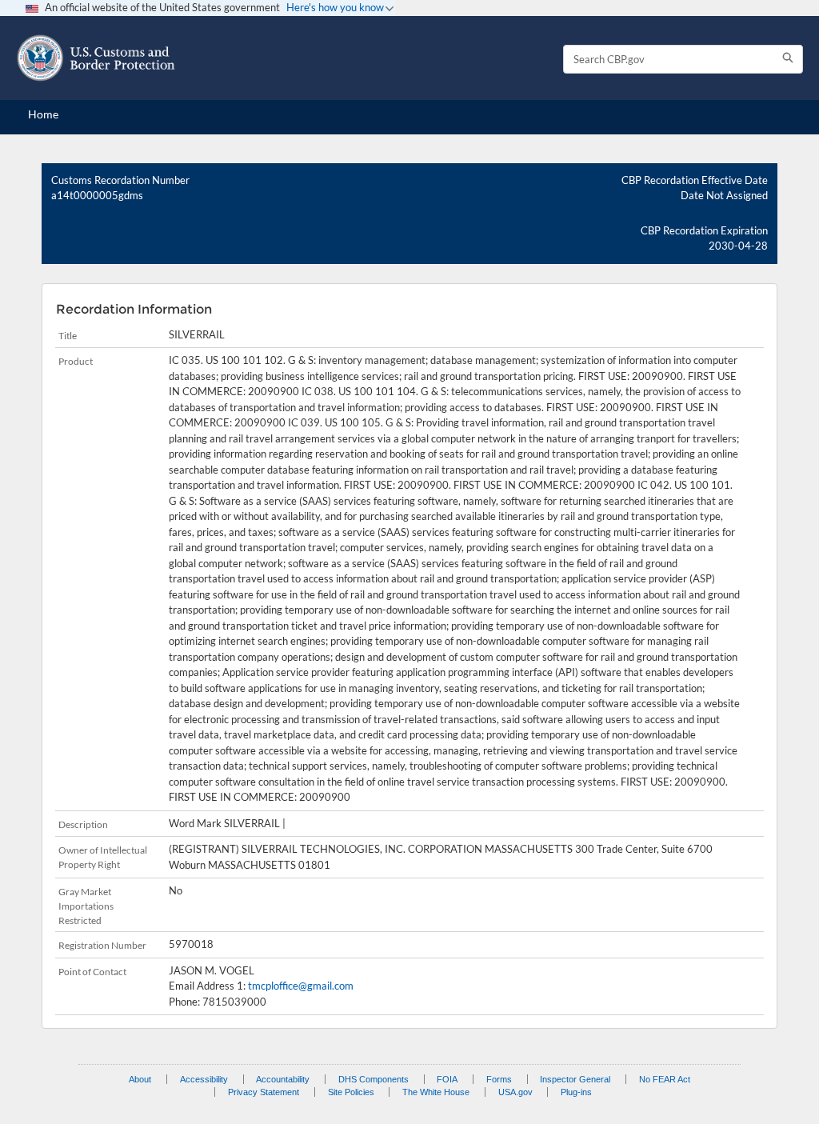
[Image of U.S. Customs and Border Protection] (96, 58)
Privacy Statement (263, 1092)
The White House (435, 1092)
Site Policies (351, 1092)
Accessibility (204, 1079)
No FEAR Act (664, 1079)
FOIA (447, 1079)
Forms (499, 1079)
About (140, 1079)
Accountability (283, 1079)
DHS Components (373, 1079)
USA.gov (515, 1092)
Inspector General (575, 1079)
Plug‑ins (576, 1092)
